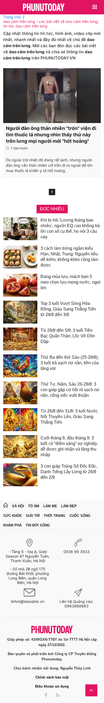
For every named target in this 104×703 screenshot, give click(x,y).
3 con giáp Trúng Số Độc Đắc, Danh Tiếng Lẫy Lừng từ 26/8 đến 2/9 (69, 472)
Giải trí (33, 516)
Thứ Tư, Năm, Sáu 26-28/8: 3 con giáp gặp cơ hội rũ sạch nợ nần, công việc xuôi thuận (70, 390)
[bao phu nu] (44, 7)
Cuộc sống (79, 516)
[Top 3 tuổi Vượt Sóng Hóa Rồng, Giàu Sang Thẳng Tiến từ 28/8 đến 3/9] (20, 312)
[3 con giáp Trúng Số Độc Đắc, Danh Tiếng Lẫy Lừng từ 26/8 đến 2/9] (20, 474)
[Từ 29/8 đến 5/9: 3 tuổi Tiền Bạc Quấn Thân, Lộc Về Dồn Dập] (20, 339)
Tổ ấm (33, 506)
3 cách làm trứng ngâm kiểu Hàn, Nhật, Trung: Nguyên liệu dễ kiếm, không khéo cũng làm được (69, 256)
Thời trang (54, 516)
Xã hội (18, 506)
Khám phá (12, 525)
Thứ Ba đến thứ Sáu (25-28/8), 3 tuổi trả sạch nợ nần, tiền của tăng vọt (70, 363)
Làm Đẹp (69, 506)
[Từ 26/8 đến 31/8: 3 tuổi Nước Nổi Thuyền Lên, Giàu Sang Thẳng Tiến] (20, 419)
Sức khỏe (12, 516)
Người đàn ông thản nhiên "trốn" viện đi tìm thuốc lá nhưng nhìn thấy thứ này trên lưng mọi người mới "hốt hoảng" (51, 134)
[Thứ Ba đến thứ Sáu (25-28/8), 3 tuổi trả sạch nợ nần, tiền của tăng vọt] (20, 365)
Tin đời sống (38, 525)
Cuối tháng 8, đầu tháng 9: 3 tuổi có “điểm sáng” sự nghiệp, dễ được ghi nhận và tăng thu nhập (69, 446)
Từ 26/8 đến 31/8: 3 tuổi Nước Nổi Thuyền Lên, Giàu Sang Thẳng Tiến (69, 416)
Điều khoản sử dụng (52, 686)
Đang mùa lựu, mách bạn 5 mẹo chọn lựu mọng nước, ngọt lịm (70, 282)
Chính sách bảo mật (52, 677)
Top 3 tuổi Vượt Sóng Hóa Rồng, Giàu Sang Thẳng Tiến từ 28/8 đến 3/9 (68, 309)
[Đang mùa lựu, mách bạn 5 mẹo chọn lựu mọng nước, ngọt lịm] (20, 285)
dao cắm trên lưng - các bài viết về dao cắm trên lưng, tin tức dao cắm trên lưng (51, 23)
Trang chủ (12, 17)
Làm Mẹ (50, 506)
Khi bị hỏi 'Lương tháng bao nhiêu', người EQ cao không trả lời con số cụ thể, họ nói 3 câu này (70, 228)
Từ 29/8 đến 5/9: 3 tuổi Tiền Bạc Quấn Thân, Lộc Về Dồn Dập (68, 336)
